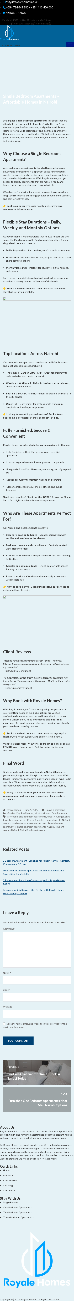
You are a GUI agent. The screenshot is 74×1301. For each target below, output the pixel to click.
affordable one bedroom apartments (26, 816)
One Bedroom (59, 813)
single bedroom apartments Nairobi (35, 826)
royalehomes (14, 809)
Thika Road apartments (32, 830)
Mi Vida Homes (43, 813)
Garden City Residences (20, 813)
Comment (9, 928)
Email (6, 989)
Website (7, 1006)
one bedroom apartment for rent (29, 823)
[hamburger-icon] (70, 44)
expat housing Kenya (58, 816)
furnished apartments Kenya (18, 820)
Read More (51, 1158)
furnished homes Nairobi (48, 820)
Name (7, 972)
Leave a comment (55, 809)
